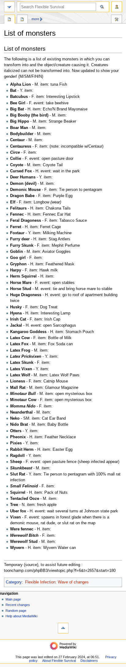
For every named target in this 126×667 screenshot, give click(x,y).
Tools (116, 20)
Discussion (22, 20)
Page (9, 20)
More (35, 19)
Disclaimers (89, 660)
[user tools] (116, 7)
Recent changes (18, 605)
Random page (16, 610)
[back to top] (63, 628)
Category (14, 582)
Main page (13, 599)
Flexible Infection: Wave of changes (57, 582)
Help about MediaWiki (21, 616)
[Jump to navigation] (9, 7)
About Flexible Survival (59, 660)
